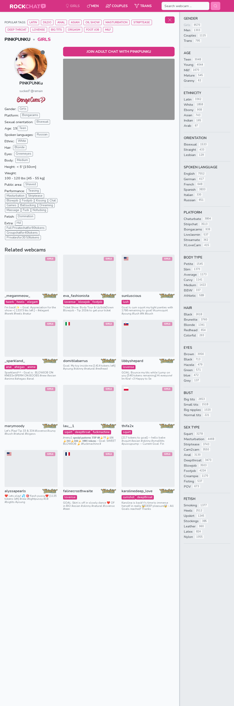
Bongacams (30, 115)
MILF (108, 30)
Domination (25, 216)
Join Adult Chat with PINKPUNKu (119, 51)
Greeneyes (23, 154)
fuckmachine (101, 432)
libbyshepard (132, 361)
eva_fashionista (76, 296)
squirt (68, 432)
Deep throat (17, 30)
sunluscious (131, 296)
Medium (22, 160)
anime (31, 367)
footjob (97, 302)
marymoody (14, 426)
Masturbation (117, 22)
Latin (33, 22)
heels (20, 302)
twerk (10, 302)
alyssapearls (15, 491)
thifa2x (128, 426)
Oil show (92, 22)
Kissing (41, 200)
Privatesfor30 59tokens (23, 237)
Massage (13, 210)
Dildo (47, 22)
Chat (53, 200)
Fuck (26, 210)
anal (9, 367)
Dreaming (46, 205)
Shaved (30, 184)
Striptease (141, 22)
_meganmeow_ (17, 296)
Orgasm (74, 30)
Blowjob (12, 200)
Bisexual (42, 122)
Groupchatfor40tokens (22, 233)
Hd (19, 223)
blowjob (84, 302)
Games (11, 205)
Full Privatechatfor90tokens (26, 228)
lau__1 (68, 426)
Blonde (20, 147)
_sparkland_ (15, 361)
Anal (61, 22)
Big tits (56, 30)
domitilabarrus (75, 361)
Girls (44, 39)
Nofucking (39, 210)
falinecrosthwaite (78, 491)
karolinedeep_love (137, 491)
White (22, 141)
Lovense (38, 30)
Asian (75, 22)
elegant (32, 302)
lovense (70, 302)
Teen (22, 128)
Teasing (33, 191)
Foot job (92, 30)
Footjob (27, 200)
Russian (42, 134)
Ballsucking (28, 205)
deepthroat (82, 432)
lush (126, 302)
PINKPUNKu (31, 83)
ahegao (19, 367)
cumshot (128, 497)
